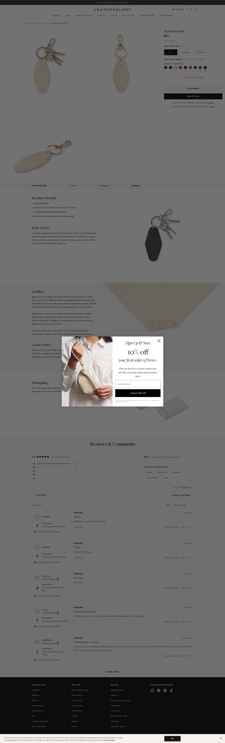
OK (172, 739)
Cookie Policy (109, 740)
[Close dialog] (159, 341)
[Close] (221, 738)
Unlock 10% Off (138, 393)
